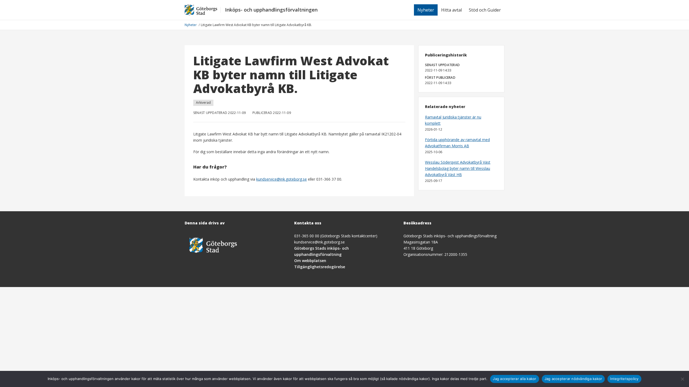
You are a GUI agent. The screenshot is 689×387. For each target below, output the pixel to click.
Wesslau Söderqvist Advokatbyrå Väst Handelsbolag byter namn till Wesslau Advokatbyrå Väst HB (457, 168)
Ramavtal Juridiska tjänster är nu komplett (453, 120)
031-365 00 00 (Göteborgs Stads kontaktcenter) (335, 235)
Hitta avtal (451, 10)
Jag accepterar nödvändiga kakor (573, 379)
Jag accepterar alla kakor (514, 379)
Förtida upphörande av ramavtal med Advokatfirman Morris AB (457, 142)
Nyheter (425, 10)
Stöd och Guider (485, 10)
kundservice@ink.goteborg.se (281, 179)
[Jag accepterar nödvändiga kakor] (682, 379)
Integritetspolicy (624, 379)
